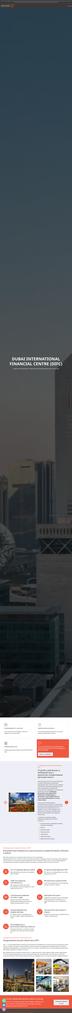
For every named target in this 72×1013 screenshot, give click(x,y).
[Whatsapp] (4, 1001)
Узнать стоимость (45, 754)
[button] (66, 802)
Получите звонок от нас (61, 1002)
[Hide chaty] (4, 1009)
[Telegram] (4, 1005)
